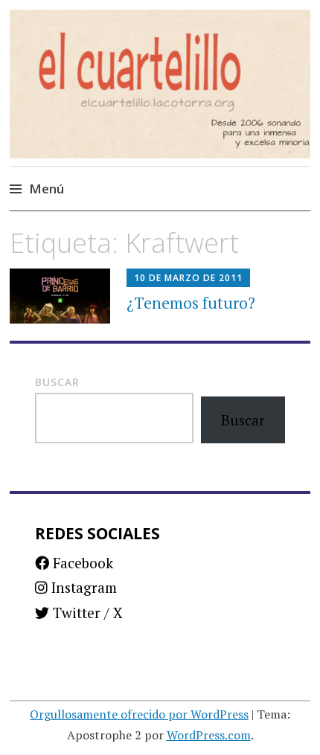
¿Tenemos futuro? (191, 302)
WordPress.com (209, 735)
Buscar (57, 382)
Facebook (81, 562)
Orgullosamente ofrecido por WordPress (139, 714)
